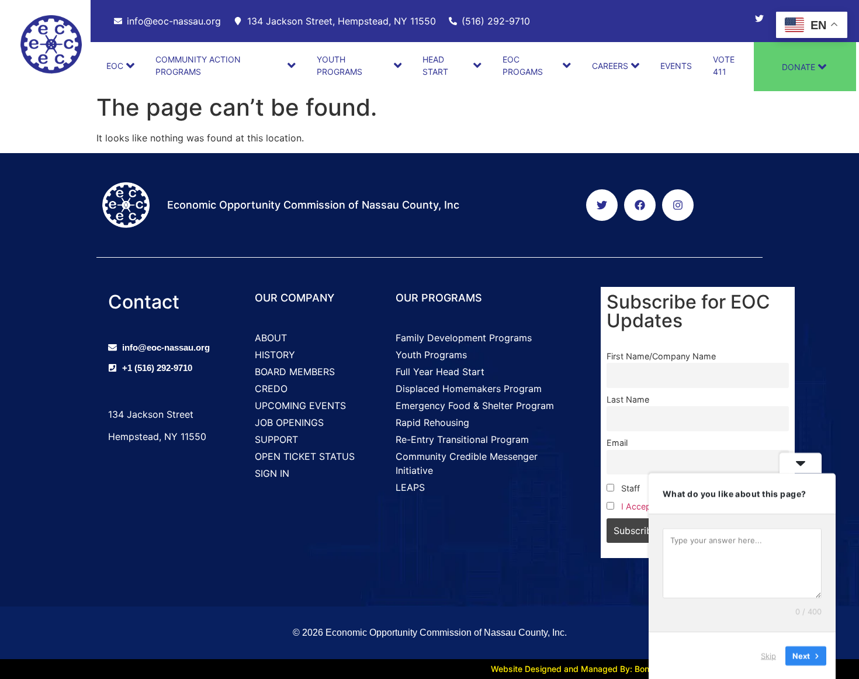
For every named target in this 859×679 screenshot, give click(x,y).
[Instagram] (678, 205)
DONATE (798, 67)
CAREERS (610, 66)
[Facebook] (640, 205)
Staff (629, 488)
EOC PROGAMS (523, 65)
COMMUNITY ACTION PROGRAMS (198, 65)
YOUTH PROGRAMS (339, 65)
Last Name (628, 399)
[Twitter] (759, 18)
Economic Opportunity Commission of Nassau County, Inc (313, 205)
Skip (768, 655)
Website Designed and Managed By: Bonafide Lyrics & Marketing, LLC (627, 669)
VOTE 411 (724, 65)
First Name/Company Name (661, 356)
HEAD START (435, 65)
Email (617, 443)
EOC (114, 66)
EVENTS (676, 66)
